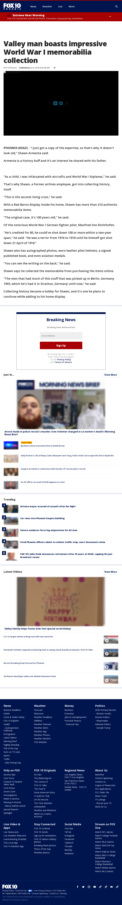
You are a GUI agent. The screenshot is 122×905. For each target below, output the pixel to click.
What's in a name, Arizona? (42, 815)
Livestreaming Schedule (15, 839)
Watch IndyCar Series (105, 851)
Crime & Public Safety (14, 717)
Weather (40, 706)
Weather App (40, 731)
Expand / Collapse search (116, 6)
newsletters (117, 886)
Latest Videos (13, 571)
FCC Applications (103, 788)
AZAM (7, 713)
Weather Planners (42, 724)
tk (100, 886)
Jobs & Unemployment (75, 717)
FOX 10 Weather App (14, 846)
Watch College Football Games (106, 837)
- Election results (103, 713)
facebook (77, 886)
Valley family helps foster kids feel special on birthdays (37, 628)
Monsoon (38, 713)
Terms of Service (63, 362)
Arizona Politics (102, 717)
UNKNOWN (39, 806)
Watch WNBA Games (105, 867)
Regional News (75, 770)
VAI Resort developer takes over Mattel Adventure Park (30, 676)
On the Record (41, 799)
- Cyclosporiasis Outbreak (11, 729)
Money (69, 706)
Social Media (73, 824)
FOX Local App (11, 842)
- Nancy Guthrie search (15, 805)
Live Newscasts (11, 832)
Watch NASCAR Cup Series (104, 846)
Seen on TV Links (12, 752)
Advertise (99, 774)
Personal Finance (73, 720)
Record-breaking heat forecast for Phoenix (24, 663)
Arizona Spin (9, 774)
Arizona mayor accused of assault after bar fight (48, 506)
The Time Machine (43, 803)
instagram (89, 886)
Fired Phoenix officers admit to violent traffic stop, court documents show (62, 542)
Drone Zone (9, 791)
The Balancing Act (42, 778)
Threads (68, 846)
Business (69, 710)
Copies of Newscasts (105, 785)
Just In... (9, 374)
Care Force (9, 778)
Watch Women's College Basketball (104, 863)
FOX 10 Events (41, 832)
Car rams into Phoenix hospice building (42, 518)
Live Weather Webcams (15, 835)
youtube (94, 886)
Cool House (9, 788)
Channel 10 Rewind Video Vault (13, 783)
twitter (83, 886)
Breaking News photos (45, 845)
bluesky (106, 886)
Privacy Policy (64, 359)
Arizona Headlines (12, 710)
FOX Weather (40, 742)
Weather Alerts (41, 727)
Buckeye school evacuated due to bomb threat (43, 445)
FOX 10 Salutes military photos (45, 840)
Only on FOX (12, 770)
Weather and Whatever (45, 810)
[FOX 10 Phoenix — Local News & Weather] (13, 6)
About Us (101, 770)
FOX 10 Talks (40, 785)
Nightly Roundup (11, 744)
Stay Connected (44, 824)
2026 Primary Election (105, 710)
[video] (61, 601)
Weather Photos (42, 735)
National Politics (103, 724)
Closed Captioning (103, 778)
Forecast (38, 710)
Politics (100, 706)
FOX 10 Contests (42, 828)
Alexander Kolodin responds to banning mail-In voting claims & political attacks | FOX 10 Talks (48, 649)
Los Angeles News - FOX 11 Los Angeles (74, 776)
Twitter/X (69, 842)
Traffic (7, 759)
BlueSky (68, 849)
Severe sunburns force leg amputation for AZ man (48, 530)
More (71, 6)
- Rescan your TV (103, 803)
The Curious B (41, 781)
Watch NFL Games (104, 832)
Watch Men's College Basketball (105, 856)
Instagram (69, 835)
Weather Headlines (43, 717)
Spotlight (8, 813)
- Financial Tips (72, 724)
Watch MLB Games (104, 841)
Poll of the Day (11, 748)
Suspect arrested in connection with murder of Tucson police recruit (53, 468)
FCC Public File (102, 792)
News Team (101, 796)
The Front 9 (39, 788)
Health (7, 724)
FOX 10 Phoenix (10, 68)
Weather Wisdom (42, 738)
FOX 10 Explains (11, 720)
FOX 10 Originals (45, 770)
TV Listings (100, 799)
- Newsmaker (101, 720)
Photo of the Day (42, 849)
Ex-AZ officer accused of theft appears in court (43, 482)
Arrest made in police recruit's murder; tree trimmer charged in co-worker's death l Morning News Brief (59, 433)
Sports (7, 755)
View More (110, 374)
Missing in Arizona (12, 802)
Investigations (10, 795)
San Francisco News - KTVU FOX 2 (75, 782)
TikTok (68, 832)
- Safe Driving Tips (12, 762)
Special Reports (11, 809)
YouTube (69, 828)
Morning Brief (10, 741)
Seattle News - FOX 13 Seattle (75, 788)
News (7, 706)
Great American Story (44, 792)
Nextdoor (69, 853)
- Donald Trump (102, 727)
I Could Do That (41, 796)
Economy (69, 713)
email (111, 886)
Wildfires (38, 720)
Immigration (9, 734)
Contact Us (100, 781)
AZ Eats (38, 774)
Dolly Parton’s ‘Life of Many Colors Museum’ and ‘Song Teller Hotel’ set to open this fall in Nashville (67, 455)
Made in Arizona (11, 798)
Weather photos (42, 852)
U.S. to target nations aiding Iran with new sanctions (28, 636)
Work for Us (101, 806)
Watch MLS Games (104, 871)
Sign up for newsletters (45, 835)
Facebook (69, 839)
